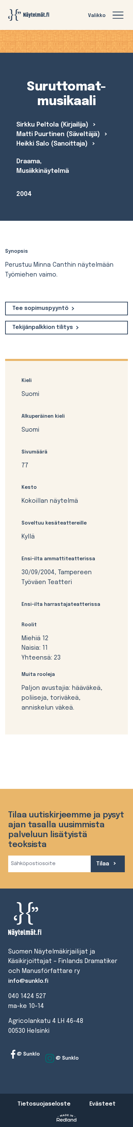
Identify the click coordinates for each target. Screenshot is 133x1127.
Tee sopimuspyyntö (40, 308)
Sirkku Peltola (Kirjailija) (53, 125)
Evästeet (102, 1104)
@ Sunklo (27, 1054)
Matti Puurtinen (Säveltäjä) (59, 134)
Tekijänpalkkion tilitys (42, 327)
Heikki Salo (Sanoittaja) (52, 144)
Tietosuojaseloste (44, 1104)
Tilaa (103, 864)
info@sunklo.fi (28, 981)
